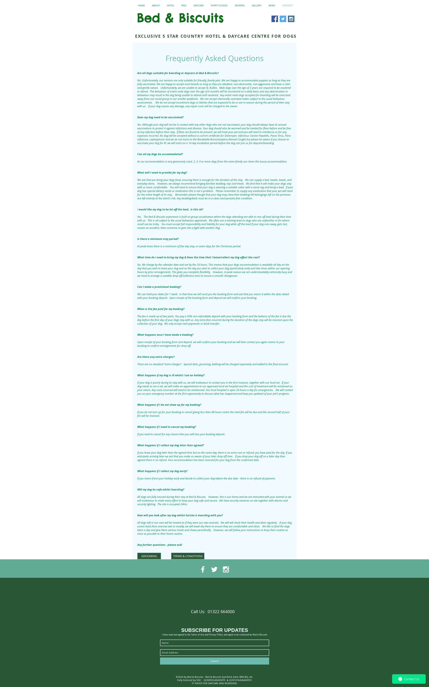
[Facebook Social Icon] (274, 19)
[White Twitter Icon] (214, 569)
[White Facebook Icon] (203, 569)
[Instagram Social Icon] (291, 19)
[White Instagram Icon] (226, 569)
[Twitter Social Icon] (283, 19)
